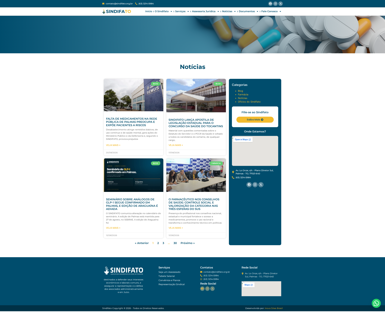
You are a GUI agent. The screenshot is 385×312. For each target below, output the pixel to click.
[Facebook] (270, 4)
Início (148, 11)
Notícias (227, 11)
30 (175, 243)
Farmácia (243, 94)
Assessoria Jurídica (204, 11)
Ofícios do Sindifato (249, 101)
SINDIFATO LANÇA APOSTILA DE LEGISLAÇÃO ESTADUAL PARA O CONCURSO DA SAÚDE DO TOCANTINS (196, 123)
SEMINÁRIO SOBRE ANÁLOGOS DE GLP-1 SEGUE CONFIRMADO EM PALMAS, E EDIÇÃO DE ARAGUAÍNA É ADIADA (132, 204)
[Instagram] (275, 4)
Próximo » (188, 243)
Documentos (247, 11)
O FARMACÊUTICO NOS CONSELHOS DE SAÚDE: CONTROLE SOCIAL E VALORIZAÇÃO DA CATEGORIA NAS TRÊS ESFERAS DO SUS (194, 204)
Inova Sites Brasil (274, 308)
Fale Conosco (269, 11)
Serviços (180, 11)
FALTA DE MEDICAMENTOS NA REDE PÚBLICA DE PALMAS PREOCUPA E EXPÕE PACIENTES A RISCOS (131, 122)
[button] (376, 303)
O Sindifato (162, 11)
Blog (240, 90)
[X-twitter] (280, 4)
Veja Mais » (113, 145)
